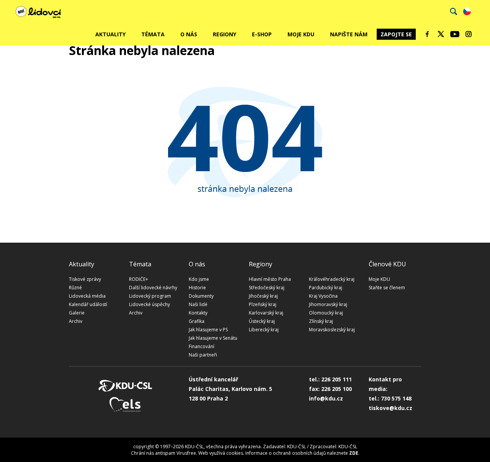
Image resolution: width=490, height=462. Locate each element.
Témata (153, 34)
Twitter (441, 34)
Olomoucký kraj (326, 313)
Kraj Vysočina (323, 296)
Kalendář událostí (88, 304)
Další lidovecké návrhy (153, 287)
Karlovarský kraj (266, 313)
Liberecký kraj (264, 329)
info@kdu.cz (326, 398)
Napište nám (349, 34)
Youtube (455, 34)
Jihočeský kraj (263, 296)
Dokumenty (201, 296)
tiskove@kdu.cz (390, 408)
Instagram (469, 34)
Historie (197, 287)
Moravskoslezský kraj (332, 329)
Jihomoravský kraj (328, 304)
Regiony (224, 34)
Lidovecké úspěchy (149, 304)
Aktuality (110, 34)
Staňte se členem (387, 287)
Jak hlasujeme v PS (208, 329)
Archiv (75, 321)
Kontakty (198, 313)
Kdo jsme (199, 279)
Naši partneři (203, 355)
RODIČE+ (138, 279)
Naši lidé (198, 304)
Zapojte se (396, 34)
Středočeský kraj (266, 287)
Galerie (77, 313)
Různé (75, 287)
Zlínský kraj (321, 321)
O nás (188, 34)
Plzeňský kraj (262, 304)
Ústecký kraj (262, 321)
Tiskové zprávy (85, 279)
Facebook (427, 34)
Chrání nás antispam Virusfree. (164, 453)
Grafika (196, 321)
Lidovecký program (150, 296)
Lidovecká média (87, 296)
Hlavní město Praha (270, 279)
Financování (201, 346)
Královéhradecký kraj (331, 279)
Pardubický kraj (325, 287)
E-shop (262, 34)
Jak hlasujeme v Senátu (213, 338)
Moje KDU (300, 34)
